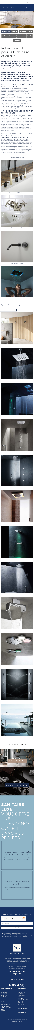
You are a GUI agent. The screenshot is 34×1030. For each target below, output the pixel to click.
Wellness (4, 36)
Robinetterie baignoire (17, 157)
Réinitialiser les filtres (8, 310)
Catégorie (19, 305)
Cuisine (30, 31)
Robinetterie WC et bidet (17, 193)
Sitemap (3, 1010)
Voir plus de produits (17, 745)
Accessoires (22, 31)
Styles (3, 305)
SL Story (3, 996)
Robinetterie (6, 31)
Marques (10, 305)
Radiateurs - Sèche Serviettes (17, 36)
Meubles (29, 36)
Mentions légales (5, 1006)
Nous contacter (5, 1004)
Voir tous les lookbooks (17, 785)
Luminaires (17, 40)
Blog (2, 1009)
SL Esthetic (4, 993)
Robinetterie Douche (17, 263)
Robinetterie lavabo (17, 228)
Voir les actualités (17, 761)
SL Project (4, 995)
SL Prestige (4, 992)
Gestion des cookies (6, 1007)
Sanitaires (14, 31)
